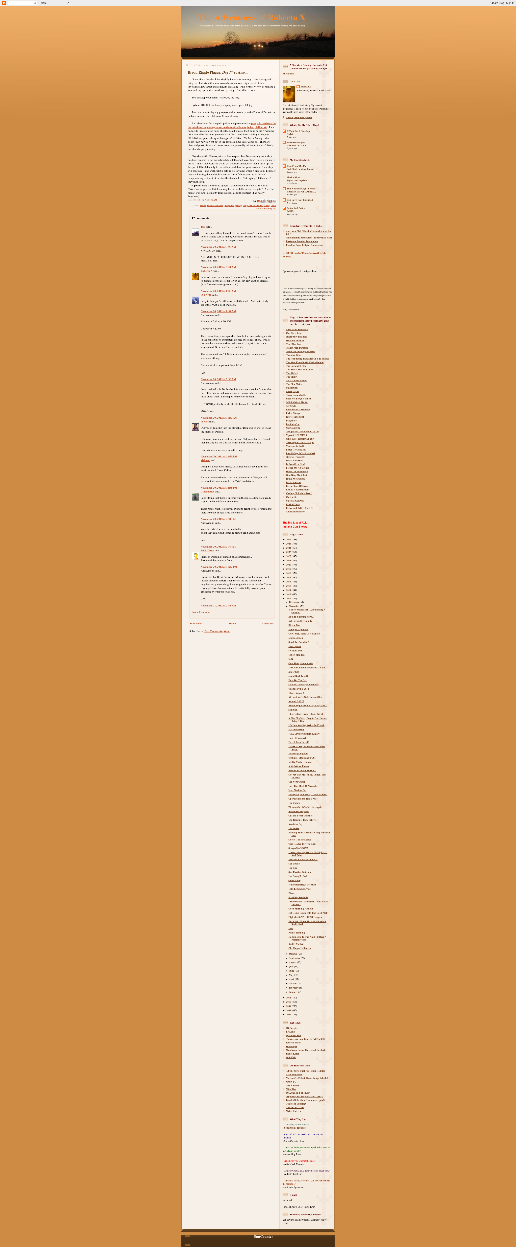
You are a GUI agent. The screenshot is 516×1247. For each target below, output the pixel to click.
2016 (289, 581)
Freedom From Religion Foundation (304, 245)
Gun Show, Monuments (300, 663)
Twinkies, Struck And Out (301, 757)
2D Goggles (292, 1028)
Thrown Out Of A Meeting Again (305, 807)
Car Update (294, 803)
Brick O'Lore (293, 504)
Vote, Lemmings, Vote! (299, 889)
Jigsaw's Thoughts (295, 457)
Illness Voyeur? (296, 693)
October (293, 953)
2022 (289, 556)
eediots (203, 205)
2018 (289, 573)
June (292, 970)
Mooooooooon (295, 638)
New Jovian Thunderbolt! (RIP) (302, 431)
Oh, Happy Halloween (299, 948)
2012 (289, 598)
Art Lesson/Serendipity (300, 621)
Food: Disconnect (297, 738)
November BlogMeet (298, 811)
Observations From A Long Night (305, 714)
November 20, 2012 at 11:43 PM (219, 567)
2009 (289, 1006)
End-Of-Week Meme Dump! (300, 169)
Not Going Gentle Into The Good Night (308, 913)
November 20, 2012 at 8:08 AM (218, 291)
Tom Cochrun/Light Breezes (301, 188)
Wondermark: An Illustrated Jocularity (306, 1050)
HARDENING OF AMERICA (301, 191)
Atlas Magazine (294, 1074)
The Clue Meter (294, 384)
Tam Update (294, 646)
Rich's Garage (293, 413)
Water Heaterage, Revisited (302, 884)
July (291, 966)
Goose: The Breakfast (299, 839)
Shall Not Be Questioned (298, 398)
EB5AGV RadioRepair (297, 489)
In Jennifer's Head (295, 464)
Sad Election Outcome (299, 872)
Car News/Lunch (297, 781)
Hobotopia (291, 1046)
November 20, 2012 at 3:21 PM (218, 519)
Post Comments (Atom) (217, 631)
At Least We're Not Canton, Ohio (305, 697)
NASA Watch (293, 1085)
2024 (289, 548)
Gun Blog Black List (296, 475)
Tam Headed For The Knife (302, 844)
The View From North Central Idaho (305, 362)
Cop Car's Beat (294, 333)
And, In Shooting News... (301, 616)
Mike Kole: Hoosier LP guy (300, 438)
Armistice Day (295, 824)
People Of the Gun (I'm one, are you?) (305, 1100)
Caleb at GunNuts (295, 500)
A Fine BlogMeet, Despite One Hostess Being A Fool (307, 719)
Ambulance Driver (295, 511)
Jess (203, 226)
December (294, 602)
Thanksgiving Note (298, 753)
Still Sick (293, 709)
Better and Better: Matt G (299, 508)
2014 (289, 590)
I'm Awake (293, 828)
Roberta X (206, 271)
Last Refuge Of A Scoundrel (300, 453)
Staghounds (292, 387)
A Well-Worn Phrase (298, 766)
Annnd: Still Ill (296, 701)
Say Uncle (291, 406)
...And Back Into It (298, 676)
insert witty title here (296, 336)
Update (290, 134)
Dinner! (292, 893)
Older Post (268, 623)
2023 (289, 552)
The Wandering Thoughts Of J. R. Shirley (307, 358)
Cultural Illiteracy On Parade (303, 684)
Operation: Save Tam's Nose (302, 798)
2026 (289, 539)
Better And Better (296, 208)
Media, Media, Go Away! (300, 762)
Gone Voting (294, 880)
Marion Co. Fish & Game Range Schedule (307, 1078)
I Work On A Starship (298, 131)
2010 (289, 1001)
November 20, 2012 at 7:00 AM (218, 247)
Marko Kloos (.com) (296, 380)
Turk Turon (207, 550)
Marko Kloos (293, 177)
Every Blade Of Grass (297, 486)
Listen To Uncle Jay (296, 449)
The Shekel (292, 373)
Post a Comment (201, 612)
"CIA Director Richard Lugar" (304, 733)
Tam (290, 928)
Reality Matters (296, 944)
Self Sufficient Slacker (297, 402)
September (295, 958)
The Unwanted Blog (296, 366)
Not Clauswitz (293, 428)
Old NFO (206, 295)
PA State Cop (293, 424)
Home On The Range (297, 471)
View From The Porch (298, 166)
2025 (289, 543)
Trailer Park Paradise (297, 347)
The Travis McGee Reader (299, 369)
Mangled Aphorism (298, 629)
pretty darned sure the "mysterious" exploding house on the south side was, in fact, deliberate (232, 125)
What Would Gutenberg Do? (266, 207)
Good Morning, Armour (300, 908)
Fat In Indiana (293, 482)
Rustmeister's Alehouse (298, 409)
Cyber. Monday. (296, 654)
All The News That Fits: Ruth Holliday (305, 1070)
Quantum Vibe (293, 1035)
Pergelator (291, 420)
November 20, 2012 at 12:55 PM (219, 487)
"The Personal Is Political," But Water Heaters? (308, 903)
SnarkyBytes (292, 391)
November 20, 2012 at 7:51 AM (218, 267)
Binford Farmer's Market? (302, 770)
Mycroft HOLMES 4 (296, 435)
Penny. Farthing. (296, 932)
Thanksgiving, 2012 (298, 688)
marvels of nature (215, 205)
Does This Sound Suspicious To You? (307, 667)
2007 (289, 1014)
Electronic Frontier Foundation (302, 241)
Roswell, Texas (293, 1042)
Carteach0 (291, 497)
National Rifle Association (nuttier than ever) (309, 237)
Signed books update (297, 180)
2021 (289, 560)
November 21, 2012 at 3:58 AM (218, 605)
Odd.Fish (291, 1057)
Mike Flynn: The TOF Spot (300, 442)
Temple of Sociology (296, 1103)
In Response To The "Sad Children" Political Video (307, 938)
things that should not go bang (256, 205)
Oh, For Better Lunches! (300, 815)
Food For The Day (297, 680)
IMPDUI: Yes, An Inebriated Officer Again (306, 748)
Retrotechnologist (296, 142)
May (291, 975)
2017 (289, 577)
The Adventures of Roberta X (252, 17)
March (292, 983)
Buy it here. (288, 73)
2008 (289, 1010)
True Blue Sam (293, 344)
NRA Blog (291, 1089)
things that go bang (233, 205)
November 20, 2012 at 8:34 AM (218, 311)
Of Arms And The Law (298, 1092)
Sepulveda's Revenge (295, 1127)
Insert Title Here (294, 460)
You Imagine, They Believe (302, 820)
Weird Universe (294, 1111)
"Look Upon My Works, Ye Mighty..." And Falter (307, 854)
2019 (289, 569)
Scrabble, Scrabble (298, 897)
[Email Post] (254, 200)
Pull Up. (291, 211)
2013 (289, 594)
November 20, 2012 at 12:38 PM (219, 456)
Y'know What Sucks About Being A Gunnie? (306, 611)
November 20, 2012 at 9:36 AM (218, 379)
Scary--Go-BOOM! (298, 848)
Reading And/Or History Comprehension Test (309, 834)
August (293, 962)
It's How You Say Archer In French (306, 725)
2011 (289, 997)
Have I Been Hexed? (298, 742)
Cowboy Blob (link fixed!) (299, 493)
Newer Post (195, 623)
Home (232, 623)
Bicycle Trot (294, 625)
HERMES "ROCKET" (298, 145)
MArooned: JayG (295, 446)
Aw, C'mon (293, 671)
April (292, 979)
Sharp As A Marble (296, 395)
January (293, 992)
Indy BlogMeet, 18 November (303, 786)
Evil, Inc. (290, 1031)
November (294, 606)
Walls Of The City (295, 340)
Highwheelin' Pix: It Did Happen (305, 917)
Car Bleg (292, 868)
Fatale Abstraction (295, 478)
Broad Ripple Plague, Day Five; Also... (307, 705)
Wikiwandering (296, 729)
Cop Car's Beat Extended (300, 200)
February (294, 987)
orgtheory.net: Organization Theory (304, 1096)
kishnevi (205, 460)
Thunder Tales (293, 355)
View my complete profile (299, 117)
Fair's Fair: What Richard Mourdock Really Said (307, 923)
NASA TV (291, 1082)
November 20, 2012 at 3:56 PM (218, 546)
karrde (205, 421)
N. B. (290, 659)
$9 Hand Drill (295, 650)
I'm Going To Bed (297, 876)
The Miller (291, 376)
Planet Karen (293, 1053)
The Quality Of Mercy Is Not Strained (307, 794)
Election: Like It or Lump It (302, 859)
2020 (289, 564)
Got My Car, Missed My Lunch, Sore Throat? (307, 776)
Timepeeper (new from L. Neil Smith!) (305, 1039)
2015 (289, 585)
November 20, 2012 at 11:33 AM (219, 417)
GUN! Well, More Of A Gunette (304, 633)
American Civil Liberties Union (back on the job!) (308, 232)
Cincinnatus (207, 491)
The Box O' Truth (295, 1107)
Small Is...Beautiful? (298, 642)
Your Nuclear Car (297, 790)
